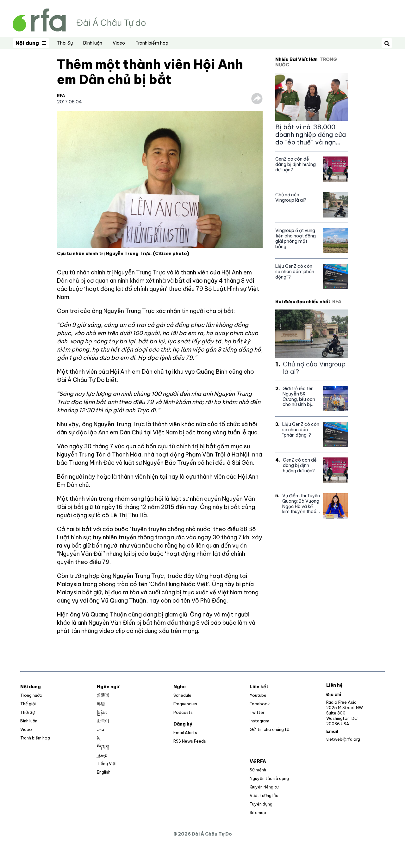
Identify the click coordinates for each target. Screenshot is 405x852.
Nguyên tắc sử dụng (269, 778)
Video (119, 43)
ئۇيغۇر (102, 754)
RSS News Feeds (189, 741)
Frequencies (185, 703)
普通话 (103, 695)
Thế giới (28, 703)
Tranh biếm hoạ (151, 43)
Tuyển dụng (261, 803)
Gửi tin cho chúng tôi (270, 729)
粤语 (101, 703)
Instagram (259, 720)
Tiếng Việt (107, 763)
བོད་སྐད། (103, 746)
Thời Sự (65, 43)
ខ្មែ (99, 737)
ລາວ (100, 729)
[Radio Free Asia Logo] (79, 19)
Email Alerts (185, 732)
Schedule (182, 695)
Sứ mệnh (258, 769)
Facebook (260, 703)
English (103, 772)
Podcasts (183, 712)
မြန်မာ (102, 712)
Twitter (257, 712)
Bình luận (92, 43)
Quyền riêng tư (264, 786)
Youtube (258, 695)
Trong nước (31, 695)
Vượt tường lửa (264, 795)
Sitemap (258, 812)
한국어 (103, 720)
